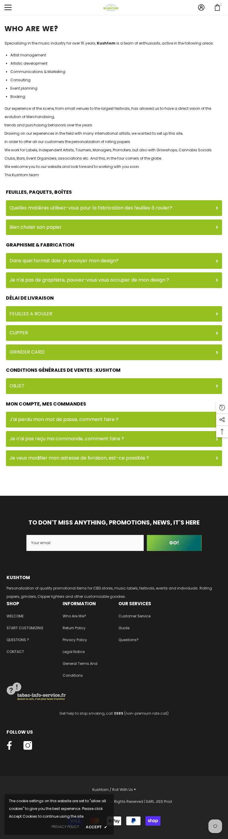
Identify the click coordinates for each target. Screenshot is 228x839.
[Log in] (201, 7)
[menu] (8, 7)
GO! (174, 542)
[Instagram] (27, 745)
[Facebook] (9, 745)
